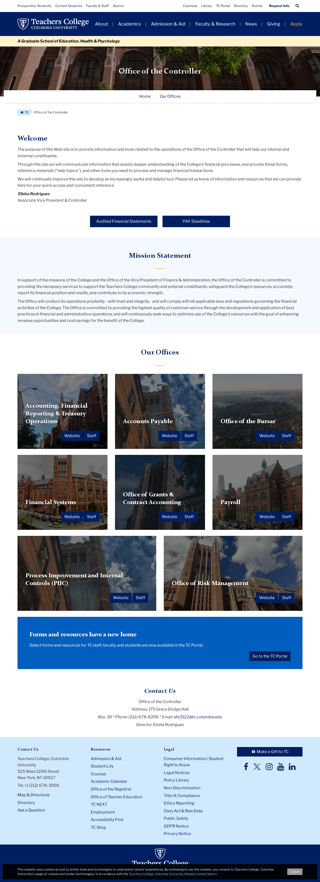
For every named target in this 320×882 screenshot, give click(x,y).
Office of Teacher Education (116, 797)
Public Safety (176, 818)
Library (206, 6)
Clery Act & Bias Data (183, 811)
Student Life (102, 766)
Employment (103, 812)
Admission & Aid (168, 23)
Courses (98, 774)
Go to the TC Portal (269, 656)
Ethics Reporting (179, 803)
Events (257, 6)
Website (72, 435)
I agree (295, 872)
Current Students (68, 6)
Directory (241, 6)
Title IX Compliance (182, 795)
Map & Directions (34, 795)
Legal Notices (177, 772)
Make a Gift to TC (272, 751)
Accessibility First (107, 819)
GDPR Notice (176, 826)
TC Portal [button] (223, 6)
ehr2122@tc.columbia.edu (198, 717)
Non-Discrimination (182, 788)
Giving (273, 23)
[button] (297, 5)
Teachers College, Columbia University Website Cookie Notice (173, 874)
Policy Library (176, 780)
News (251, 23)
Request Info (279, 6)
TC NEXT (99, 804)
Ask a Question (31, 810)
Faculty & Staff (97, 6)
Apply (296, 23)
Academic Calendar (109, 781)
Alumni (118, 6)
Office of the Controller (160, 71)
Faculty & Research (215, 23)
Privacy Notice (177, 833)
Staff (91, 435)
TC (26, 112)
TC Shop (98, 827)
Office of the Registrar (111, 789)
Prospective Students (34, 6)
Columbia (190, 6)
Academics (129, 23)
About (101, 23)
